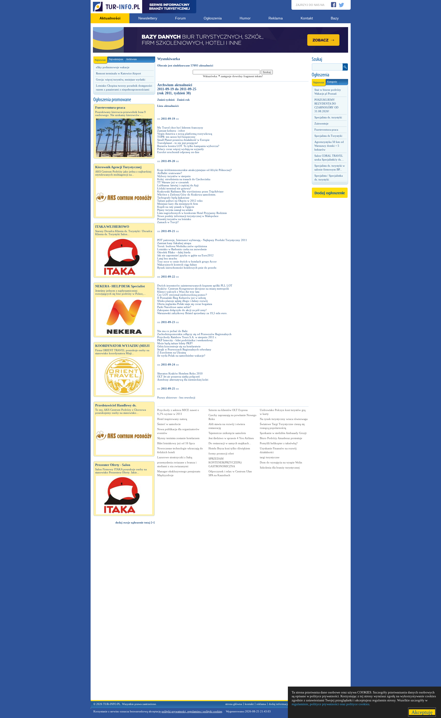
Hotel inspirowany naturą (172, 418)
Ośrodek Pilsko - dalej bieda (173, 252)
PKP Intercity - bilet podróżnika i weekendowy (185, 340)
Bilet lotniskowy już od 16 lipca (176, 443)
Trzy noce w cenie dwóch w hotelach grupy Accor (187, 261)
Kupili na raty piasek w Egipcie (175, 206)
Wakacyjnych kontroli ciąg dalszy (177, 264)
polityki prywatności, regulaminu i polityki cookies (192, 711)
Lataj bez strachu (167, 258)
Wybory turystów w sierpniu (174, 176)
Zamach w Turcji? (168, 222)
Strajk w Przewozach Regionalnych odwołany (184, 349)
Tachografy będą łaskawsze (173, 197)
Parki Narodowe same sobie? (174, 307)
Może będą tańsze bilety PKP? (175, 343)
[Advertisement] (124, 614)
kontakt (249, 703)
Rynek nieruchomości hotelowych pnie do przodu (186, 267)
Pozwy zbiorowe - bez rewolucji (176, 397)
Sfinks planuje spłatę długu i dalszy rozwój (182, 300)
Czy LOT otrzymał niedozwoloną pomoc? (182, 294)
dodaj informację (279, 703)
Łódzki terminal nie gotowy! (174, 188)
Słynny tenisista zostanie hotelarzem (178, 438)
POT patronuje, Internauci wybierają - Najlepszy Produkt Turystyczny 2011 (202, 240)
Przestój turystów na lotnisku (174, 219)
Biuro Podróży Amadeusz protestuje (281, 438)
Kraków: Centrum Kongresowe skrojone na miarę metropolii (193, 288)
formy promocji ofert (221, 453)
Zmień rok (183, 99)
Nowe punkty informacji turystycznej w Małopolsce (187, 216)
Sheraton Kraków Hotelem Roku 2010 (180, 373)
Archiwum (131, 59)
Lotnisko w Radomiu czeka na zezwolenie (182, 249)
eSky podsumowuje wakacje (112, 67)
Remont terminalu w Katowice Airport (118, 73)
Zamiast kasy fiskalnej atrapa (174, 243)
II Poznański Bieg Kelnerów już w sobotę (181, 297)
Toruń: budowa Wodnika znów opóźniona (182, 246)
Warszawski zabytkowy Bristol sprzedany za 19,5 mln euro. (192, 313)
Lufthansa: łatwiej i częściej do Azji (178, 185)
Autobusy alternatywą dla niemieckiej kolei (182, 379)
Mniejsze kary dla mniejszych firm (177, 203)
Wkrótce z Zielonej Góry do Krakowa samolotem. (186, 194)
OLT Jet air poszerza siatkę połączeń (178, 376)
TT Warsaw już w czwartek (173, 182)
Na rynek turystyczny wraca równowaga (284, 418)
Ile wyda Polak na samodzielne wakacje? (181, 355)
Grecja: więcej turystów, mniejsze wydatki (120, 79)
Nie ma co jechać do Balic (172, 331)
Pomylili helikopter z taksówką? (279, 443)
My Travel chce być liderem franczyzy (180, 127)
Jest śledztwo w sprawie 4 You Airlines (231, 438)
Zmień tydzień (166, 99)
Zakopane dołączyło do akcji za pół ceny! (182, 310)
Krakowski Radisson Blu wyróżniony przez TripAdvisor (190, 191)
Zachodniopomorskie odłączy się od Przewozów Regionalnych (194, 334)
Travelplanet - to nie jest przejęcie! (177, 142)
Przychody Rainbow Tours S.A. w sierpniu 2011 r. (187, 337)
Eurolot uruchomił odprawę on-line (178, 152)
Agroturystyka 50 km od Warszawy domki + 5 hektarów (329, 145)
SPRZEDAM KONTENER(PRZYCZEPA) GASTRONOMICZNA (225, 462)
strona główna (233, 703)
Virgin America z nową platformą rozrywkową (184, 133)
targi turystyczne (269, 457)
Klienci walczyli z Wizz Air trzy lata (178, 291)
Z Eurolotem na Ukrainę (171, 352)
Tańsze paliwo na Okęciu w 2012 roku (180, 200)
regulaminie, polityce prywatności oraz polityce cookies (330, 704)
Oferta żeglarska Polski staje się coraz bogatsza (184, 303)
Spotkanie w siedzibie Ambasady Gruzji (283, 433)
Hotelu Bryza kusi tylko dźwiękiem (229, 448)
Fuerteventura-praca (326, 129)
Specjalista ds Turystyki (328, 135)
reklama (261, 703)
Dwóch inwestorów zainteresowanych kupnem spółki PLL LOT (194, 285)
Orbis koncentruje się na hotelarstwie (179, 346)
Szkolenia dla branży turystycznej (280, 467)
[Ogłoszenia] (330, 74)
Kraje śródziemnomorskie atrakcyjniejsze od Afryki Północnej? (194, 170)
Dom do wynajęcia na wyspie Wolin (281, 462)
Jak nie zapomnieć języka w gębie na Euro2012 (185, 255)
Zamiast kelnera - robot (171, 130)
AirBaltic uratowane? (169, 173)
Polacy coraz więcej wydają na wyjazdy (180, 149)
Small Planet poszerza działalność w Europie (183, 139)
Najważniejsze (116, 59)
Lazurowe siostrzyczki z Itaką (174, 457)
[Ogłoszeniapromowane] (124, 99)
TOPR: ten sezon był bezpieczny (176, 136)
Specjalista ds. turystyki (328, 117)
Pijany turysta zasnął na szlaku (175, 209)
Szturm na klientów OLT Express (228, 410)
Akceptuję (422, 712)
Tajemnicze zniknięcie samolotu (227, 433)
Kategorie (332, 81)
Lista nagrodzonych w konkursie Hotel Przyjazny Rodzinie (192, 212)
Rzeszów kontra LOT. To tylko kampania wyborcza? (188, 145)
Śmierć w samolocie (169, 424)
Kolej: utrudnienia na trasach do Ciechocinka (183, 179)
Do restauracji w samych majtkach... (230, 443)
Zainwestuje (321, 123)
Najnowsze (100, 60)
